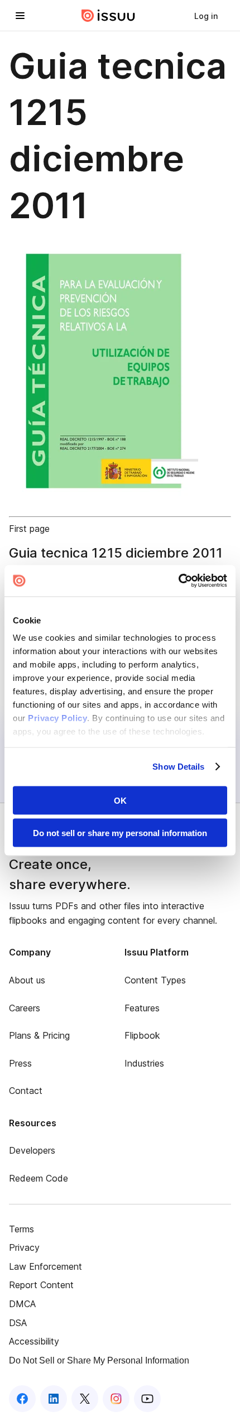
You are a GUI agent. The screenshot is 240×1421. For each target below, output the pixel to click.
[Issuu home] (108, 15)
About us (27, 980)
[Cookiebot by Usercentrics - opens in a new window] (178, 581)
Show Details (178, 766)
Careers (24, 1008)
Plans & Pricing (39, 1035)
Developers (32, 1150)
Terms (21, 1229)
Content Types (155, 980)
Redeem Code (38, 1178)
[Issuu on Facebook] (22, 1398)
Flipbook (142, 1035)
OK (120, 800)
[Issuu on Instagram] (116, 1398)
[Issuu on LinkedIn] (53, 1398)
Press (20, 1063)
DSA (18, 1322)
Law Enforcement (45, 1266)
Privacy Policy (57, 718)
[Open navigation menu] (20, 15)
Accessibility (34, 1341)
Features (142, 1008)
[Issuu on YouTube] (147, 1398)
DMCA (22, 1303)
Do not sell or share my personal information (120, 833)
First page (29, 528)
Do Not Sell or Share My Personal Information (99, 1360)
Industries (144, 1063)
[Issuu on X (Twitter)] (84, 1398)
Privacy (24, 1247)
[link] (206, 15)
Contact (25, 1090)
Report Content (41, 1284)
